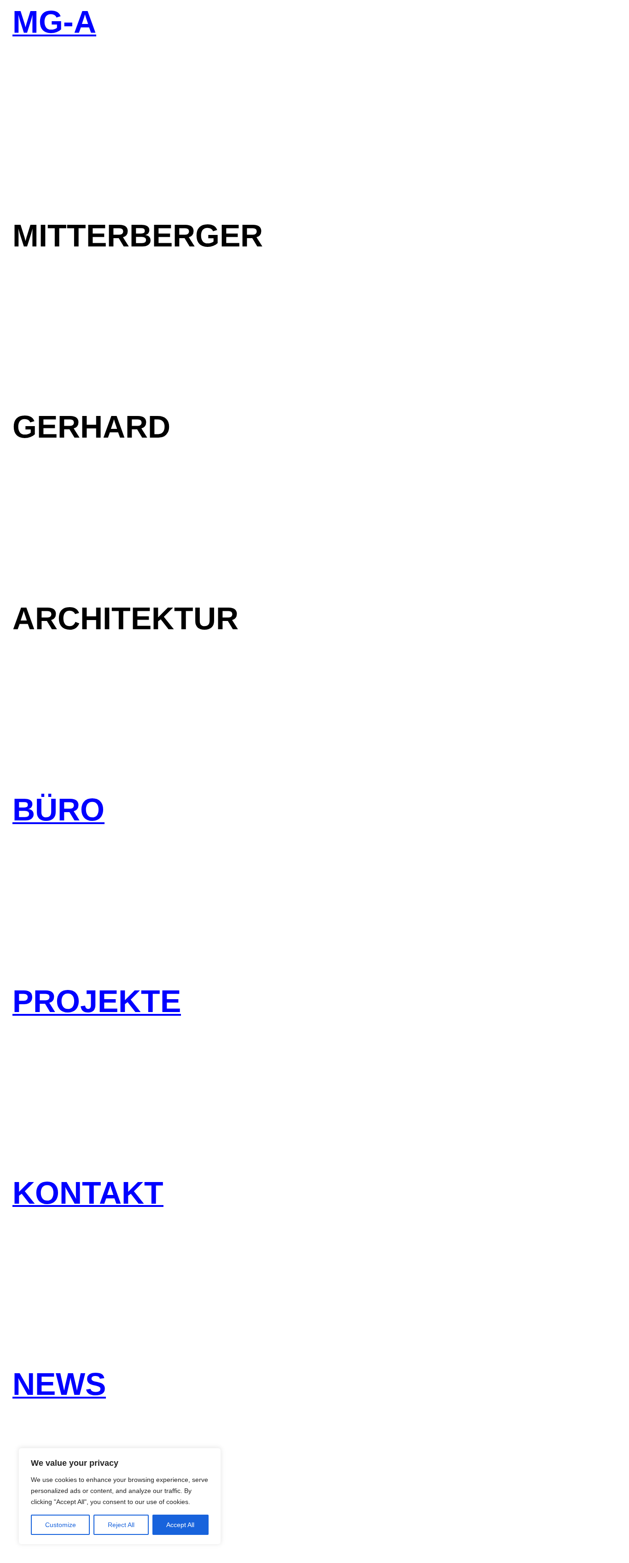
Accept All (180, 1524)
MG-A (54, 22)
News (59, 1385)
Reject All (121, 1524)
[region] (119, 1496)
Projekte (96, 1002)
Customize (60, 1524)
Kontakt (87, 1193)
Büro (58, 810)
